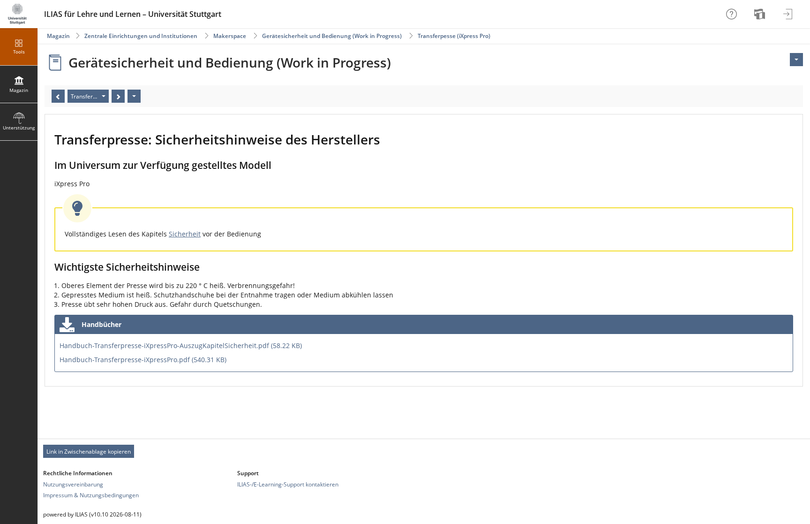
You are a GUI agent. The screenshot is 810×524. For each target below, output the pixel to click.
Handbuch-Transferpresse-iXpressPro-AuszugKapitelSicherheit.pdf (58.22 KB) (181, 345)
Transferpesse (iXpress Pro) (454, 36)
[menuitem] (761, 14)
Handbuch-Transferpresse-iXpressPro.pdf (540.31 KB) (143, 359)
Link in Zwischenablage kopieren (88, 452)
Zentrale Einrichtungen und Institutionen (140, 36)
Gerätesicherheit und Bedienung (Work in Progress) (332, 36)
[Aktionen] (134, 96)
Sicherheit (185, 233)
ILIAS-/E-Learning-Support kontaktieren (287, 484)
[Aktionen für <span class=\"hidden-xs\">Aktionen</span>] (796, 59)
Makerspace (229, 36)
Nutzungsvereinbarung (73, 484)
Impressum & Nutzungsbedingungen (91, 495)
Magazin (58, 36)
